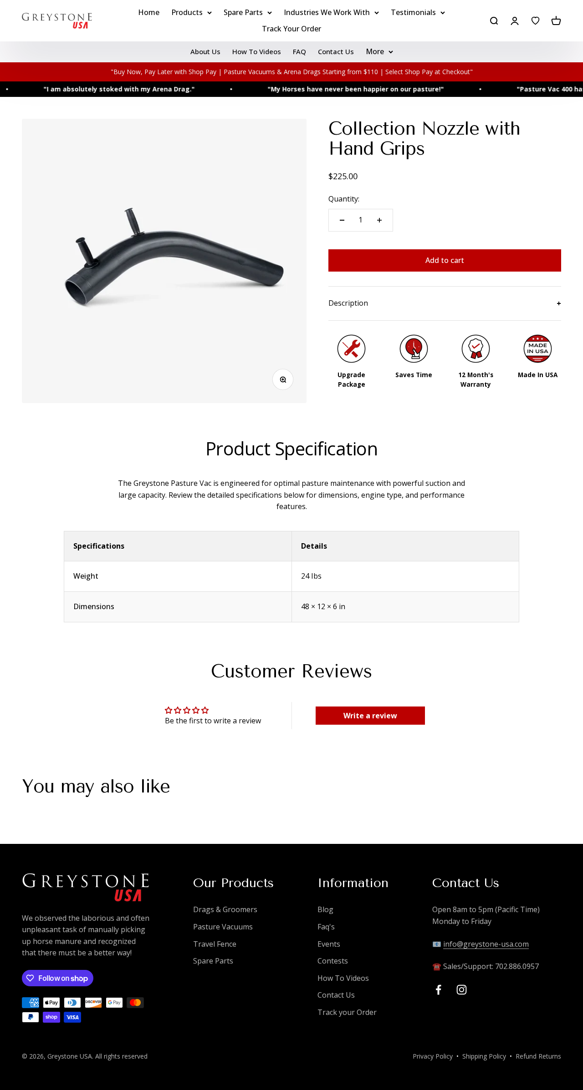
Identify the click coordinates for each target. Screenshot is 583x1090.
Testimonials (413, 12)
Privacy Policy (433, 1056)
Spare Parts (243, 12)
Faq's (326, 927)
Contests (332, 961)
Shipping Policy (484, 1056)
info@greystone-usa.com (486, 944)
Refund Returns (538, 1056)
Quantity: (343, 199)
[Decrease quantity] (342, 220)
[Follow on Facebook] (438, 990)
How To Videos (256, 51)
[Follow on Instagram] (461, 990)
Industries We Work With (327, 12)
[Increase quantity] (379, 220)
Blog (325, 909)
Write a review (370, 716)
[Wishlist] (535, 20)
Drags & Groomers (225, 909)
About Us (205, 51)
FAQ (299, 51)
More (375, 51)
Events (328, 944)
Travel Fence (214, 944)
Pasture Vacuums (223, 927)
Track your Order (347, 1012)
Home (148, 12)
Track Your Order (291, 29)
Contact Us (336, 51)
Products (187, 12)
